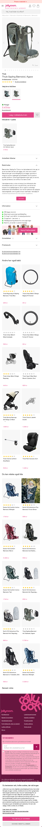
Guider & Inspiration (7, 717)
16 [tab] (36, 70)
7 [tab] (17, 70)
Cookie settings (28, 724)
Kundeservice (5, 714)
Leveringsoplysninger (30, 714)
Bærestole (34, 15)
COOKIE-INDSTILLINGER (21, 824)
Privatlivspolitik (28, 721)
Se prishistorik (6, 110)
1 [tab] (5, 70)
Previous (3, 42)
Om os (3, 730)
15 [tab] (34, 70)
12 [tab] (28, 70)
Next (38, 42)
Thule (4, 74)
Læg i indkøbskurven (18, 115)
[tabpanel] (21, 42)
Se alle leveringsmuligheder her (11, 253)
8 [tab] (19, 70)
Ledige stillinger (6, 727)
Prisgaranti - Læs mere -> (12, 218)
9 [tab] (21, 70)
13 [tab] (30, 70)
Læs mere (21, 198)
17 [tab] (38, 70)
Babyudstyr (5, 15)
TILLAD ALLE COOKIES (21, 819)
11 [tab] (26, 70)
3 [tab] (9, 70)
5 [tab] (13, 70)
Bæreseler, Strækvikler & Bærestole (20, 15)
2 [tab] (7, 70)
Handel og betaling (29, 717)
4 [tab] (11, 70)
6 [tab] (15, 70)
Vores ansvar (27, 727)
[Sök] (4, 11)
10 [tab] (24, 70)
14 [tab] (32, 70)
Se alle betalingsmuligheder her (11, 251)
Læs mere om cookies (10, 809)
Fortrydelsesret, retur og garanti (11, 724)
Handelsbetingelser (7, 721)
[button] (2, 5)
